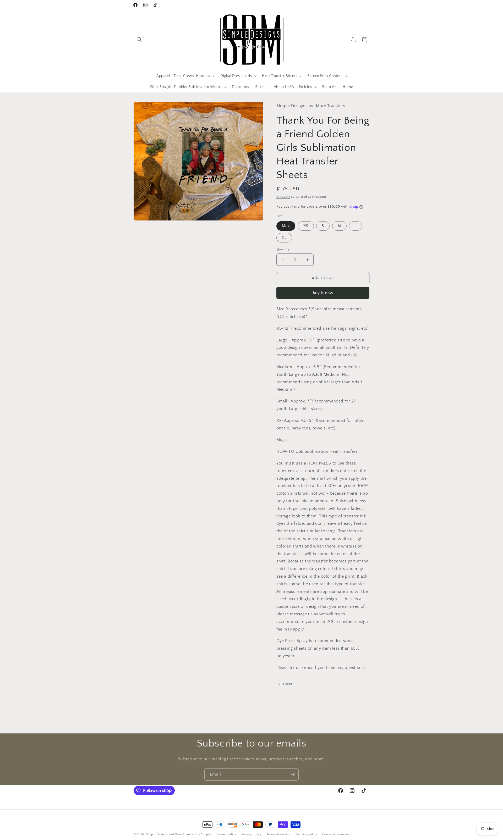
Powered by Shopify (197, 834)
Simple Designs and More (164, 834)
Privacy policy (252, 834)
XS (305, 226)
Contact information (335, 834)
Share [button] (287, 684)
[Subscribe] (292, 774)
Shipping (283, 196)
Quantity (283, 249)
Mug (286, 226)
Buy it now (323, 293)
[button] (139, 39)
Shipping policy (306, 834)
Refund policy (226, 834)
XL (284, 238)
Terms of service (278, 834)
